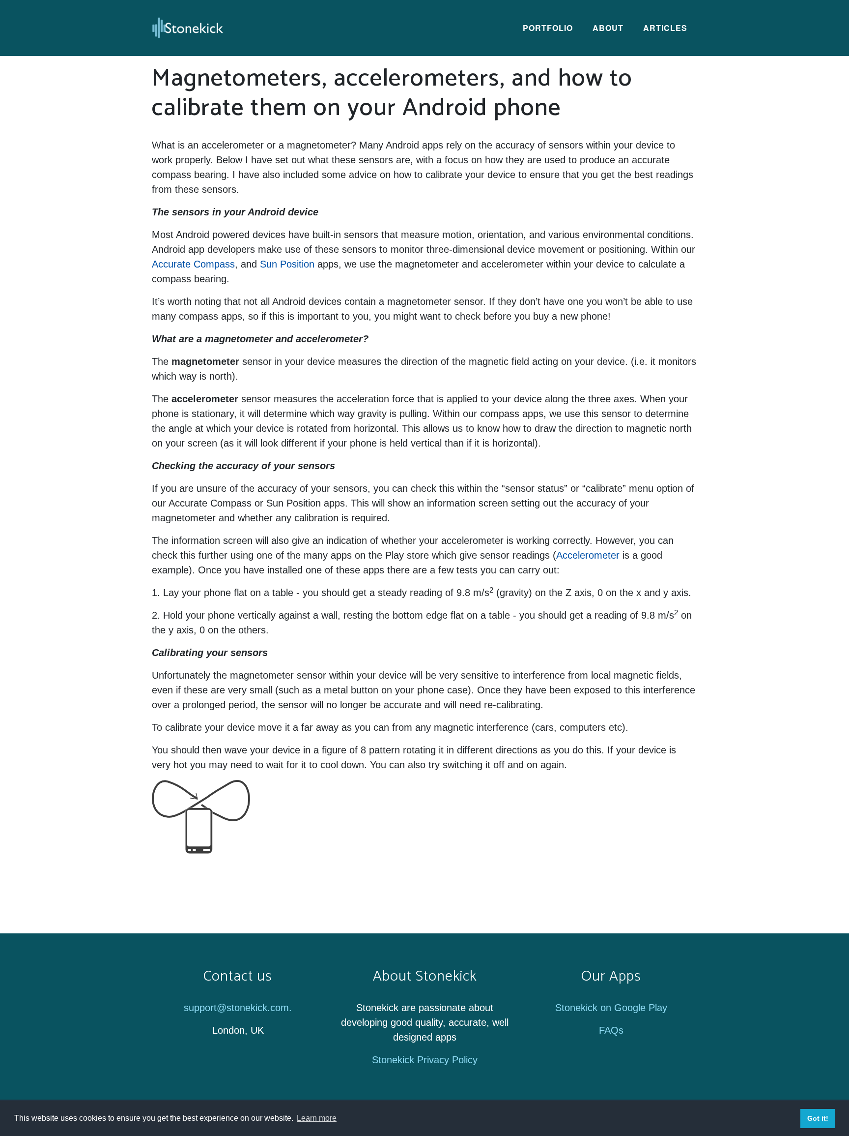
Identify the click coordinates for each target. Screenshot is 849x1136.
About (608, 27)
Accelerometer (588, 555)
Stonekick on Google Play (611, 1007)
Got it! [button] (817, 1118)
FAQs (611, 1030)
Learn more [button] (317, 1118)
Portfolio (548, 27)
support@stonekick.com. (238, 1007)
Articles (665, 27)
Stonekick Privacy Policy (425, 1059)
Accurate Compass (193, 264)
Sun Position (287, 264)
